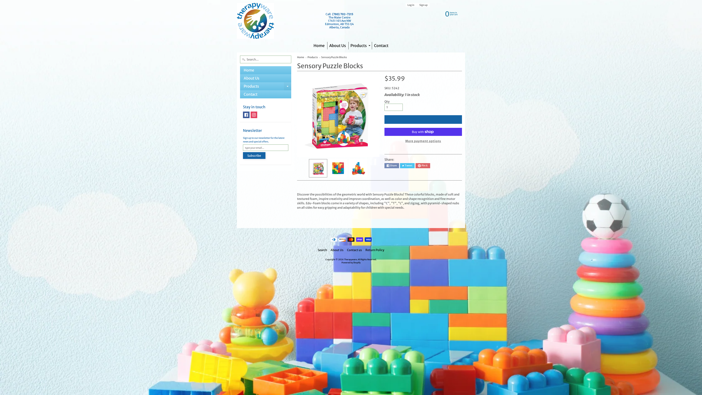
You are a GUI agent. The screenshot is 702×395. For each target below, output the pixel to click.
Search (322, 250)
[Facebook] (246, 115)
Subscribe (254, 155)
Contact (381, 45)
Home (319, 45)
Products (360, 46)
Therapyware (350, 259)
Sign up (423, 5)
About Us (337, 45)
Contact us (354, 250)
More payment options (423, 141)
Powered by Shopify (351, 262)
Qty (387, 101)
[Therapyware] (255, 21)
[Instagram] (254, 115)
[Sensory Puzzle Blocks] (318, 168)
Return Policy (374, 250)
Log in (410, 5)
